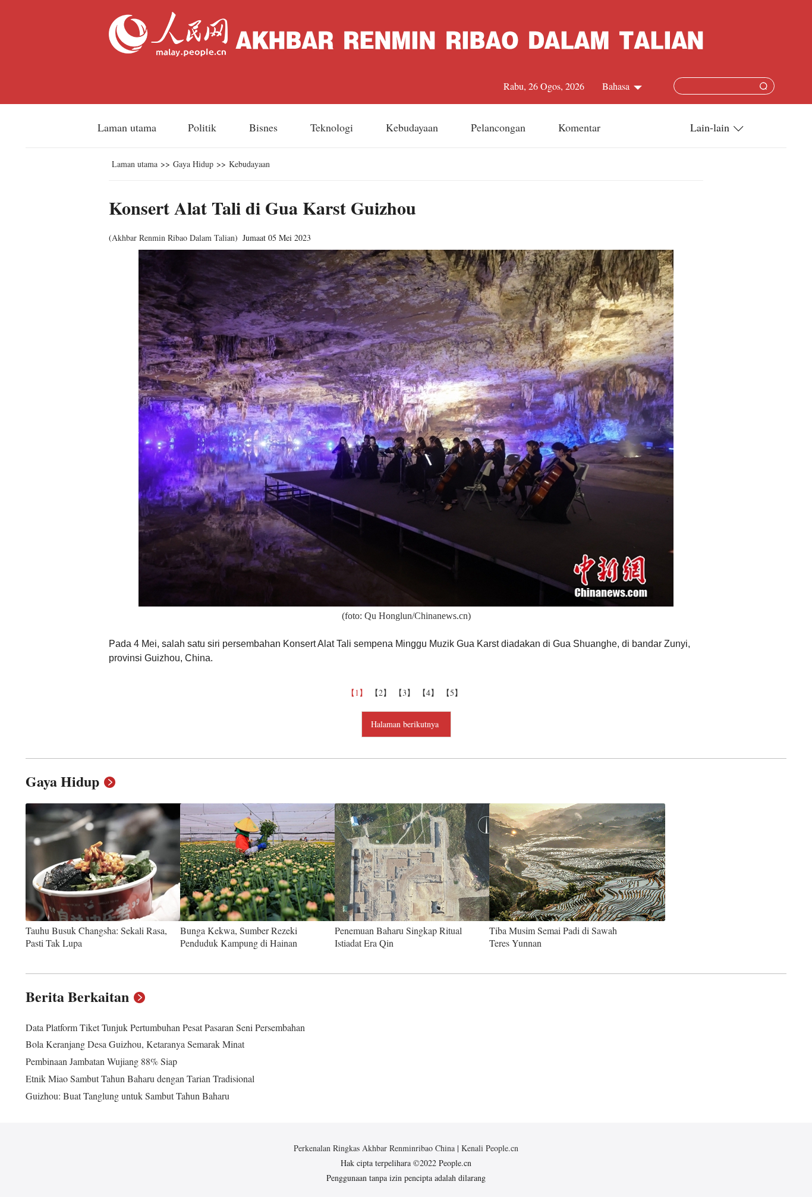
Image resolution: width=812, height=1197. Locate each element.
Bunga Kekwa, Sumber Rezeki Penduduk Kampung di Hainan (238, 937)
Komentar (579, 127)
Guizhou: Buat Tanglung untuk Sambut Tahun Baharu (127, 1095)
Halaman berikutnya (406, 724)
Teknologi (333, 127)
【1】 (358, 692)
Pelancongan (499, 127)
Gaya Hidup (193, 163)
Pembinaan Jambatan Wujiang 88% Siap (101, 1061)
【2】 (382, 692)
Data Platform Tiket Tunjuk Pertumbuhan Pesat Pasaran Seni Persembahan (165, 1027)
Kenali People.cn (488, 1148)
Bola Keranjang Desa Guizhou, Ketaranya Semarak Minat (135, 1044)
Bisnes (265, 127)
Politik (203, 127)
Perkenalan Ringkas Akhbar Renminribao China (375, 1148)
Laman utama (126, 127)
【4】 (430, 692)
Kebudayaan (413, 127)
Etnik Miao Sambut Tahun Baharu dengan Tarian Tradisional (140, 1078)
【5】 (453, 692)
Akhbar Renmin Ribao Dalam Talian (173, 237)
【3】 (406, 692)
